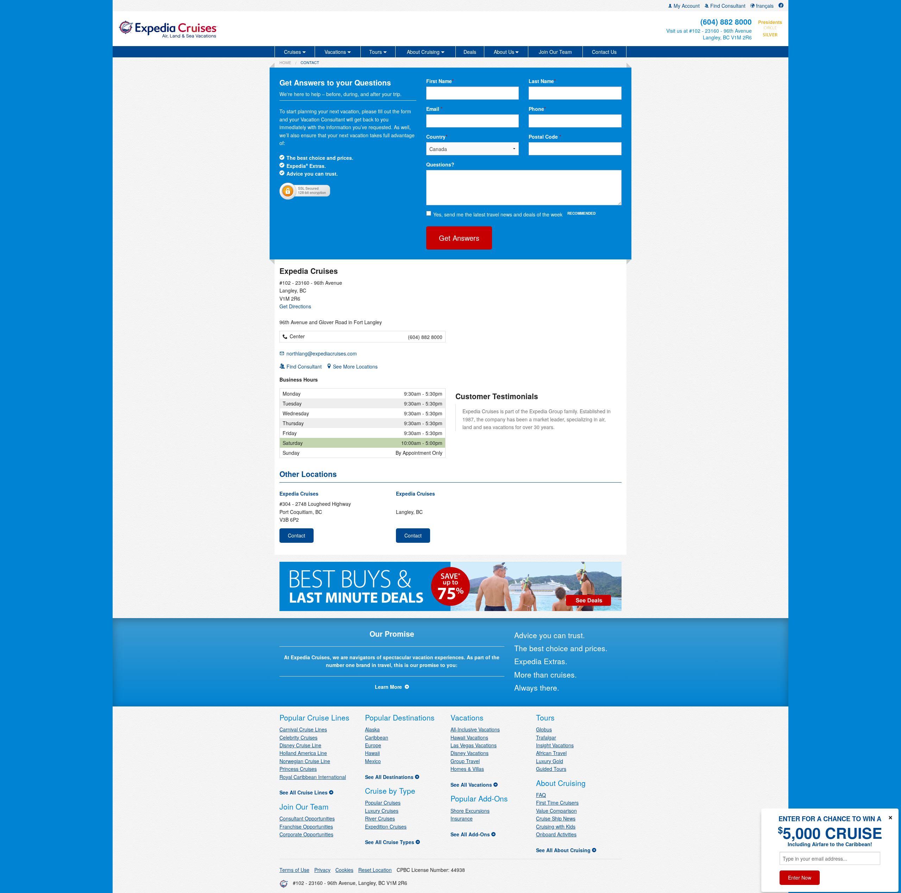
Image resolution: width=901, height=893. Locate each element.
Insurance (461, 818)
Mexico (373, 761)
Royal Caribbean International (312, 776)
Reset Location (375, 869)
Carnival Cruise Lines (303, 729)
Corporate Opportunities (306, 834)
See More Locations (355, 366)
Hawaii (372, 752)
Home (285, 62)
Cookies (344, 869)
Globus (544, 729)
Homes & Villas (467, 768)
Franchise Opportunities (306, 826)
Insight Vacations (555, 745)
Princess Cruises (298, 768)
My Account (686, 5)
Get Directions (295, 306)
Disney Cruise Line (300, 745)
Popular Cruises (383, 802)
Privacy (322, 869)
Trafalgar (546, 737)
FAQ (541, 794)
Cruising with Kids (555, 826)
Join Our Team (555, 51)
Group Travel (465, 761)
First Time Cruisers (557, 802)
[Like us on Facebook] (781, 5)
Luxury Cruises (381, 810)
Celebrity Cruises (298, 737)
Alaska (372, 729)
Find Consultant (727, 5)
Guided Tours (551, 768)
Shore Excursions (470, 810)
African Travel (551, 752)
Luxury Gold (549, 761)
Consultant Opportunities (307, 818)
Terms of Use (294, 869)
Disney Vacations (469, 752)
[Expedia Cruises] (228, 28)
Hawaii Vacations (469, 737)
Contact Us (604, 51)
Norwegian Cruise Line (304, 761)
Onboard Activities (556, 834)
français (764, 5)
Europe (373, 745)
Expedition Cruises (386, 826)
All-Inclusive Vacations (475, 729)
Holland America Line (303, 752)
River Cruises (380, 818)
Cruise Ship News (555, 818)
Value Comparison (556, 810)
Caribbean (376, 737)
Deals (470, 51)
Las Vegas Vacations (473, 745)
